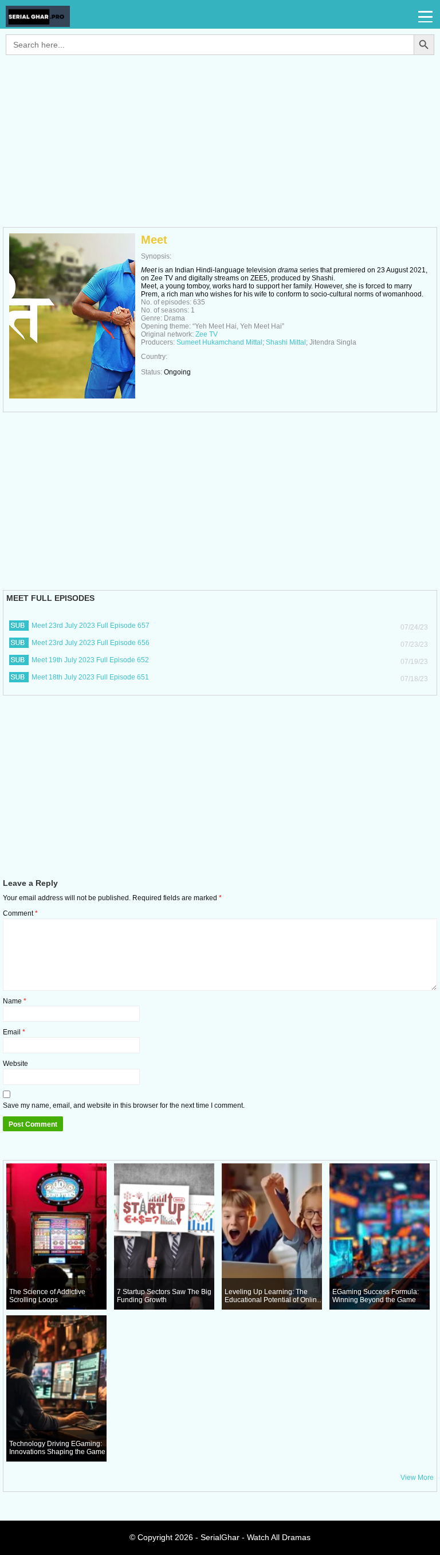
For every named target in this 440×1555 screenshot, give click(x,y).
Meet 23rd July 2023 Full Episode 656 (91, 643)
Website (15, 1064)
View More (417, 1478)
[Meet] (72, 396)
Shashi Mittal (286, 342)
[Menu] (426, 17)
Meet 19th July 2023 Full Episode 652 (90, 660)
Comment (20, 913)
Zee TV (206, 334)
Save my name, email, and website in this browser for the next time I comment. (124, 1105)
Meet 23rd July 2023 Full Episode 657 (91, 626)
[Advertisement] (220, 147)
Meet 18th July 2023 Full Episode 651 (90, 677)
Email (14, 1032)
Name (14, 1001)
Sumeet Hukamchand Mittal (219, 342)
